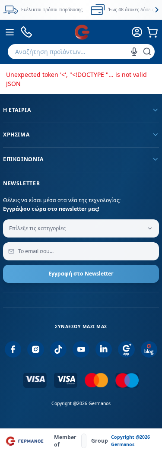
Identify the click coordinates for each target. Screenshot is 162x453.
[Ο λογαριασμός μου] (137, 32)
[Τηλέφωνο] (26, 32)
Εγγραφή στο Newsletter (81, 273)
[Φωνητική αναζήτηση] (134, 51)
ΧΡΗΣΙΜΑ (16, 134)
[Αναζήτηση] (147, 51)
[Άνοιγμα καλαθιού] (152, 32)
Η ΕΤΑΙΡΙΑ (17, 110)
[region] (81, 9)
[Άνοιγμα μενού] (10, 32)
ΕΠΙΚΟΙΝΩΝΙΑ (23, 159)
